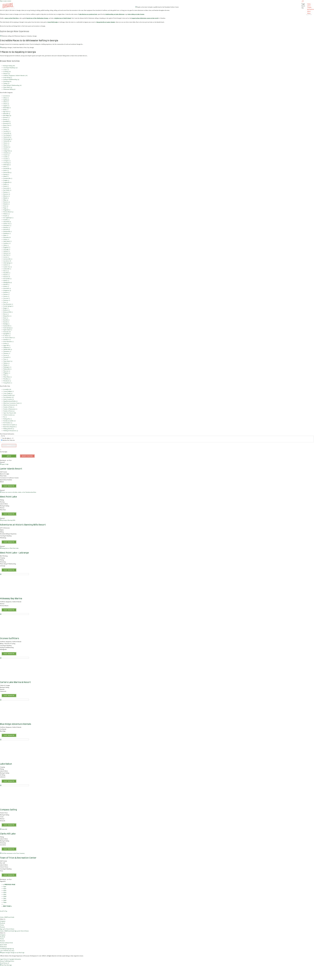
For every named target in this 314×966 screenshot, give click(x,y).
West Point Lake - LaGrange (14, 553)
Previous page (10, 884)
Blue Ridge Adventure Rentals (15, 724)
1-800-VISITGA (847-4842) (7, 950)
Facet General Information (7, 434)
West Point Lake (8, 497)
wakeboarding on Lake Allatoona (114, 14)
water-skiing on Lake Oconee (136, 14)
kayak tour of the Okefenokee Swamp (37, 18)
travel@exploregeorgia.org (7, 948)
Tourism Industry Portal (6, 943)
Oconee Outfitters (9, 638)
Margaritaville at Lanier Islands (105, 22)
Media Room (3, 946)
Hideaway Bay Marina (11, 599)
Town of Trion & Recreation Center (18, 858)
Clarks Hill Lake (8, 834)
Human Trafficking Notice (7, 961)
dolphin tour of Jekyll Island (62, 18)
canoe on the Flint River (12, 18)
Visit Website (9, 486)
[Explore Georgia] (8, 6)
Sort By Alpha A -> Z (7, 438)
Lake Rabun (6, 764)
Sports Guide (3, 945)
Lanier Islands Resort (11, 469)
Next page (7, 906)
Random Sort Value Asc (8, 440)
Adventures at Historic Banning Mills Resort (23, 525)
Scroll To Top (3, 911)
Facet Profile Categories (6, 92)
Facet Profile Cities (5, 386)
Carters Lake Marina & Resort (15, 682)
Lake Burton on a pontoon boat (88, 14)
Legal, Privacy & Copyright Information (10, 959)
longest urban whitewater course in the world (144, 18)
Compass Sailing (8, 810)
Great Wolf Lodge (53, 22)
